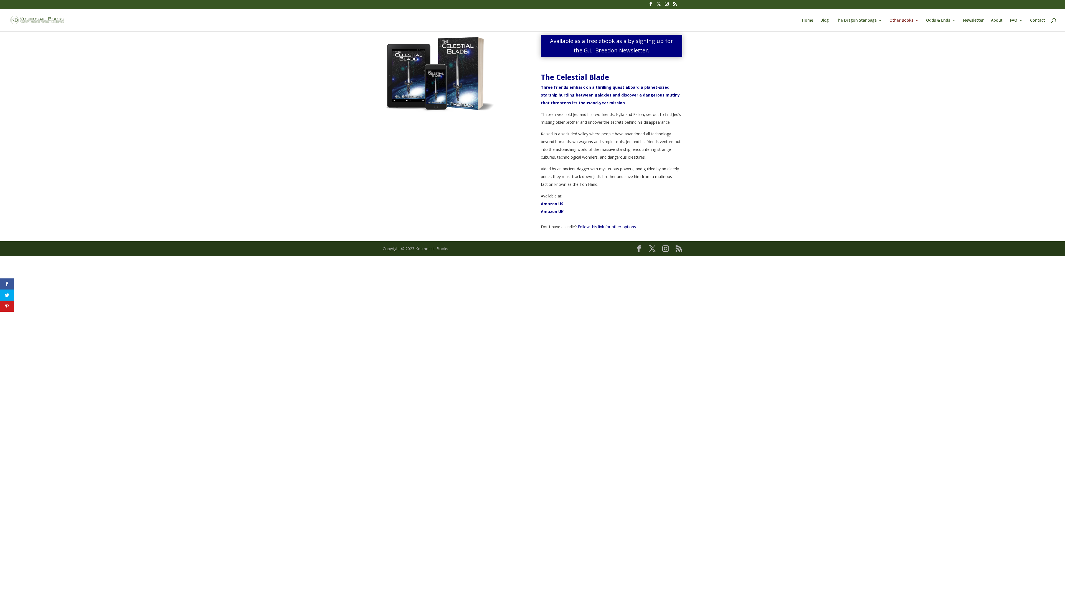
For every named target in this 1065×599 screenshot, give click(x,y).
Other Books (901, 20)
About (997, 20)
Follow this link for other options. (607, 226)
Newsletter (973, 20)
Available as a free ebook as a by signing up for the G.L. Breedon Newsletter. (611, 45)
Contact (1037, 20)
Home (807, 20)
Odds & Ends (938, 20)
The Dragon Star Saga (856, 20)
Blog (824, 20)
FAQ (1013, 20)
